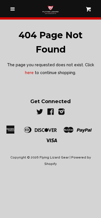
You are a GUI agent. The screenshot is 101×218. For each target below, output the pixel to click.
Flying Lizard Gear (54, 157)
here (29, 72)
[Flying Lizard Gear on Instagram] (61, 113)
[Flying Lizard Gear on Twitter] (39, 113)
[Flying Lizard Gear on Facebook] (50, 113)
